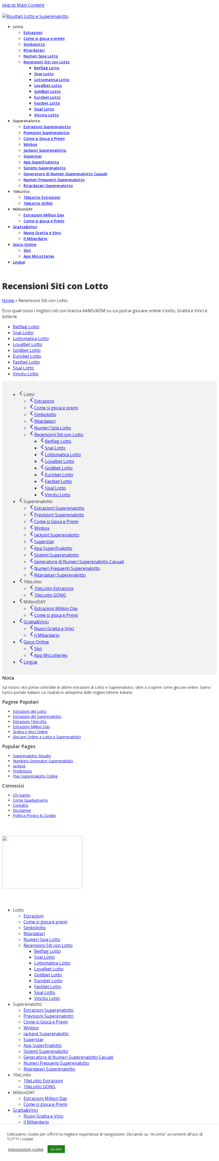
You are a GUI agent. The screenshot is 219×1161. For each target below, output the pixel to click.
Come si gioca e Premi (45, 1104)
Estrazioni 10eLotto (30, 721)
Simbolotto (35, 928)
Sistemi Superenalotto (46, 1051)
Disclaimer (22, 810)
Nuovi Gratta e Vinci (43, 1116)
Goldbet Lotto (27, 350)
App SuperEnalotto (43, 1045)
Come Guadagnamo (30, 800)
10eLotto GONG (39, 1087)
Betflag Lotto (26, 327)
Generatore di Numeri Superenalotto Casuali (68, 1057)
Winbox (31, 1028)
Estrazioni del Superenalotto (37, 716)
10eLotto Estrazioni (43, 1081)
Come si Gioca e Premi (46, 1022)
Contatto (20, 805)
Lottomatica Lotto (31, 338)
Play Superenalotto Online (35, 776)
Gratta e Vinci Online (30, 731)
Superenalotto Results (32, 755)
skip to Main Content (23, 5)
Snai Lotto (23, 333)
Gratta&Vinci (25, 1110)
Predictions (22, 771)
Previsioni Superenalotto (48, 1016)
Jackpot (19, 765)
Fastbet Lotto (26, 362)
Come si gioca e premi (45, 922)
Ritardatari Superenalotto (49, 1069)
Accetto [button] (56, 1149)
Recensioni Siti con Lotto (48, 945)
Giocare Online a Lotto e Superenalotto (47, 736)
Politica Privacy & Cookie (34, 815)
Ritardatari (34, 934)
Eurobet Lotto (27, 356)
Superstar (34, 1039)
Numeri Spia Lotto (42, 939)
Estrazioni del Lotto (29, 711)
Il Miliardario (36, 1122)
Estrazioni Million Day (31, 726)
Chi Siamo (21, 795)
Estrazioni (34, 916)
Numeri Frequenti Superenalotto (56, 1063)
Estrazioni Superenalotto (49, 1010)
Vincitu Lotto (25, 374)
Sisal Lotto (23, 368)
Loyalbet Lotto (27, 344)
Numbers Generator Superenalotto (43, 760)
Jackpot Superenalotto (46, 1034)
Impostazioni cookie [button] (26, 1149)
